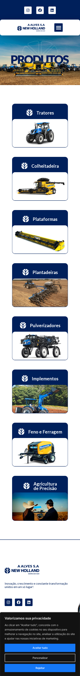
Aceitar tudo (40, 647)
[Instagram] (28, 10)
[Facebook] (40, 10)
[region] (40, 644)
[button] (58, 27)
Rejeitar (40, 667)
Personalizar (40, 657)
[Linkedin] (52, 10)
